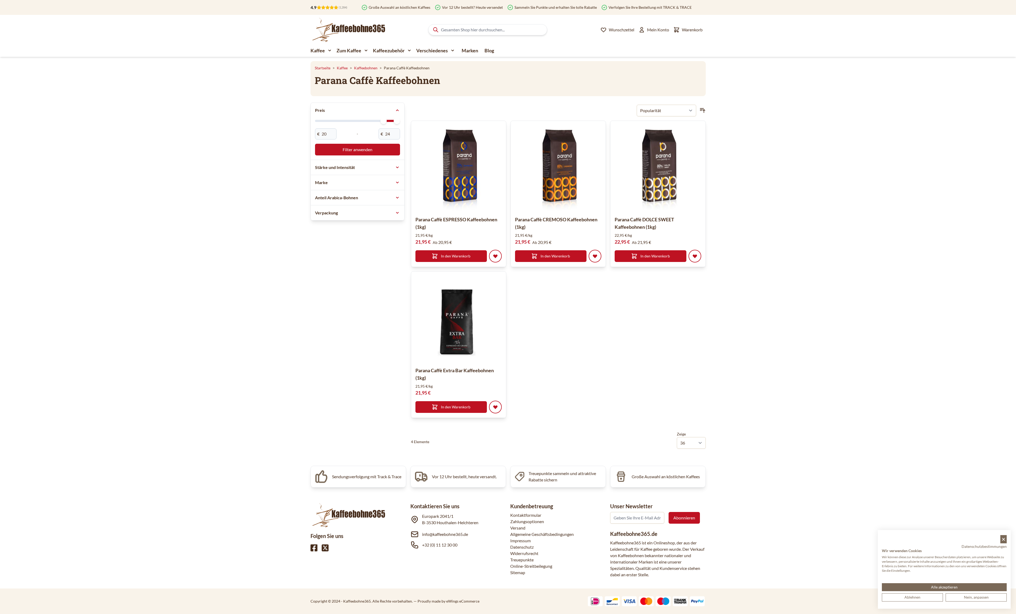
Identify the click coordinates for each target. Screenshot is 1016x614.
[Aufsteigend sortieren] (702, 110)
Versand (517, 527)
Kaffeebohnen (365, 68)
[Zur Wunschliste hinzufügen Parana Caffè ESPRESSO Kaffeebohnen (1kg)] (495, 256)
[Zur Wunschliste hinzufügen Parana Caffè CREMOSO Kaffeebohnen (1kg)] (595, 256)
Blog (489, 50)
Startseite (322, 68)
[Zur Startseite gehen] (348, 30)
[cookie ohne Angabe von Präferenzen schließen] (1003, 539)
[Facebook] (314, 548)
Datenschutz (522, 546)
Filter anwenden (357, 149)
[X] (325, 548)
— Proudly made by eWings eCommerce (446, 601)
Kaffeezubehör (389, 50)
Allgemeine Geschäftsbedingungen (542, 534)
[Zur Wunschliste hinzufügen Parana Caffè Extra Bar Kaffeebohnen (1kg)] (495, 407)
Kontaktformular (525, 515)
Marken (470, 50)
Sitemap (517, 572)
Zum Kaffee (349, 50)
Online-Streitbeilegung (531, 566)
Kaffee (318, 50)
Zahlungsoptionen (527, 521)
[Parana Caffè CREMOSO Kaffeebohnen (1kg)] (558, 168)
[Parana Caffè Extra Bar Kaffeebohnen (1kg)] (458, 319)
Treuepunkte (522, 559)
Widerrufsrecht (524, 553)
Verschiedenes (432, 50)
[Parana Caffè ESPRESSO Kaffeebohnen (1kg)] (458, 168)
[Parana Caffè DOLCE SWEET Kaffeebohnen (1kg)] (658, 168)
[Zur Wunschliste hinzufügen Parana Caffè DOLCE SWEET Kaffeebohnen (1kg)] (694, 256)
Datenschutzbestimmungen (984, 546)
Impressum (520, 540)
